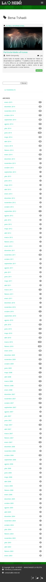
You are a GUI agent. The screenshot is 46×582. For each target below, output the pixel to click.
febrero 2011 (8, 294)
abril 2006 (7, 481)
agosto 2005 (8, 508)
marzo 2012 (8, 237)
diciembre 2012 (9, 198)
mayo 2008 (8, 372)
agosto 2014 (8, 124)
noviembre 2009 (10, 359)
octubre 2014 (9, 115)
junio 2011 (8, 277)
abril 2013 (7, 189)
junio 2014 (8, 133)
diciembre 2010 (9, 303)
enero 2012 (8, 246)
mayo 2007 (8, 425)
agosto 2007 (8, 412)
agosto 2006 (8, 464)
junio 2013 (8, 181)
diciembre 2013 (9, 159)
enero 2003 (8, 556)
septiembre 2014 (10, 120)
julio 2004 (7, 529)
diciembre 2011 (9, 250)
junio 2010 (8, 329)
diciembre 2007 (9, 394)
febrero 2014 (8, 150)
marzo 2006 (8, 486)
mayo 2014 (8, 137)
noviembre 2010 (10, 307)
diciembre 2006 (9, 447)
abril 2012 (7, 233)
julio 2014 (7, 128)
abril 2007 (7, 429)
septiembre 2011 (10, 264)
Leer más (39, 70)
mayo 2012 (8, 229)
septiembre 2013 (10, 172)
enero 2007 (8, 442)
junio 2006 (8, 473)
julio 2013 (7, 176)
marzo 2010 (8, 342)
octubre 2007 (9, 403)
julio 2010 (7, 325)
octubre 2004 (9, 525)
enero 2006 (8, 495)
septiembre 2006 (10, 460)
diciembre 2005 (9, 499)
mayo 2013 (8, 185)
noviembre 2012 (10, 202)
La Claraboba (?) (10, 90)
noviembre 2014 (10, 111)
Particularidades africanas (16, 52)
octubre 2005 (9, 503)
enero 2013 (8, 194)
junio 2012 (8, 224)
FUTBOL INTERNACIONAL (15, 26)
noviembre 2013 (10, 163)
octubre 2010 (9, 311)
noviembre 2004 (10, 521)
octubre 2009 (9, 364)
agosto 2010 (8, 320)
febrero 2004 (8, 534)
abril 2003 (7, 547)
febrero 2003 (8, 551)
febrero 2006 (8, 490)
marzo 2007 (8, 434)
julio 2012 (7, 220)
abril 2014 (7, 141)
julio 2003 (7, 542)
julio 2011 (7, 272)
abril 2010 (7, 338)
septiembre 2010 (10, 316)
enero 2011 (8, 298)
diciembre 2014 (9, 107)
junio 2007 (8, 420)
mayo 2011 (8, 281)
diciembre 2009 (9, 355)
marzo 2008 (8, 381)
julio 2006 (7, 468)
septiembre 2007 (10, 407)
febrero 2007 (8, 438)
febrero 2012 (8, 242)
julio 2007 (7, 416)
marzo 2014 (8, 146)
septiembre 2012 (10, 211)
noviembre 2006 (10, 451)
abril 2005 (7, 512)
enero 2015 (8, 102)
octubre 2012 (9, 207)
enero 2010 (8, 351)
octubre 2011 (9, 259)
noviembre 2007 (10, 399)
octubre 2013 (9, 168)
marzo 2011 (8, 290)
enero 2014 (8, 155)
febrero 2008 (8, 386)
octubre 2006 (9, 455)
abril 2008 (7, 377)
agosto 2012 (8, 216)
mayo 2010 (8, 333)
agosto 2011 (8, 268)
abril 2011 (7, 285)
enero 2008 (8, 390)
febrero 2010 (8, 346)
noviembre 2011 (10, 255)
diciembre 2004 (9, 516)
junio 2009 (8, 368)
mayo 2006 (8, 477)
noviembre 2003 (10, 538)
